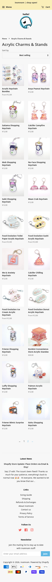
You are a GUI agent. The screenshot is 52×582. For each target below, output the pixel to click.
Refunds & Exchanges (26, 502)
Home (4, 38)
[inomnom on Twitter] (20, 530)
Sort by (5, 50)
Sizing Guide (26, 495)
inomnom (25, 562)
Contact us (26, 509)
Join (45, 553)
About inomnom (26, 506)
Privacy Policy (26, 513)
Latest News (26, 458)
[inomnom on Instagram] (31, 530)
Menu (8, 7)
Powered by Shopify (40, 562)
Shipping (26, 498)
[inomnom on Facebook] (26, 530)
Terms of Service (26, 517)
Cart (47, 7)
